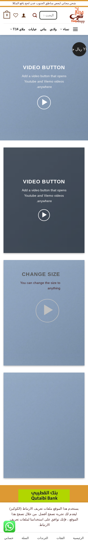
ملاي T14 (19, 29)
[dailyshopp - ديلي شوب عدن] (72, 15)
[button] (7, 15)
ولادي (53, 29)
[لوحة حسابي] (23, 15)
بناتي (43, 29)
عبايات (32, 29)
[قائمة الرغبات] (15, 15)
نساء (66, 29)
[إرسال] (34, 15)
